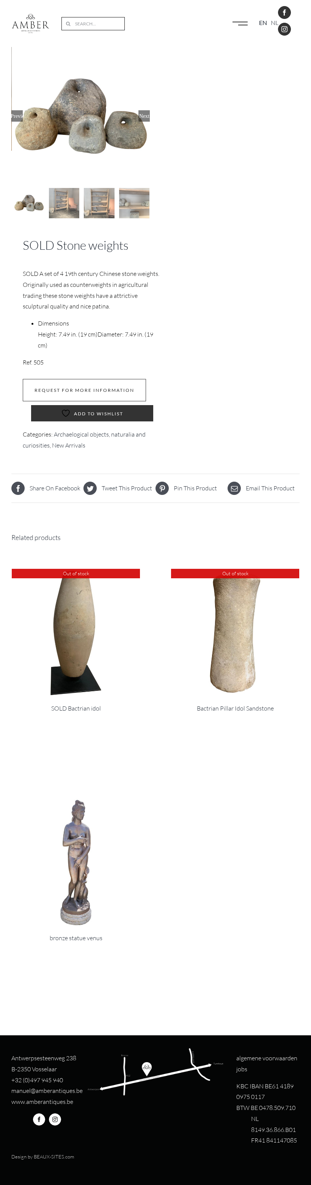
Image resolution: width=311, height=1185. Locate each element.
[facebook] (284, 12)
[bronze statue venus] (76, 862)
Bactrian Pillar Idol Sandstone (235, 708)
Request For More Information (84, 390)
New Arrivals (68, 445)
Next (144, 116)
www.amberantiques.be (42, 1101)
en (263, 22)
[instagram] (284, 29)
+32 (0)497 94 (29, 1080)
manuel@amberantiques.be (47, 1090)
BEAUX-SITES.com (54, 1157)
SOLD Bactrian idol (76, 708)
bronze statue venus (76, 938)
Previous (17, 116)
